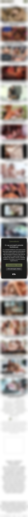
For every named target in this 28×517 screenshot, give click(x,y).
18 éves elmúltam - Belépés (14, 265)
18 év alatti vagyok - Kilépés (14, 268)
